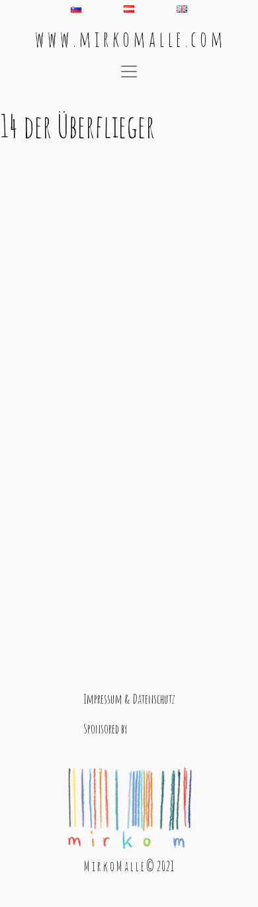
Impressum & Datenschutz (129, 699)
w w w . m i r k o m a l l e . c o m (129, 38)
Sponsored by (105, 728)
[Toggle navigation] (129, 71)
